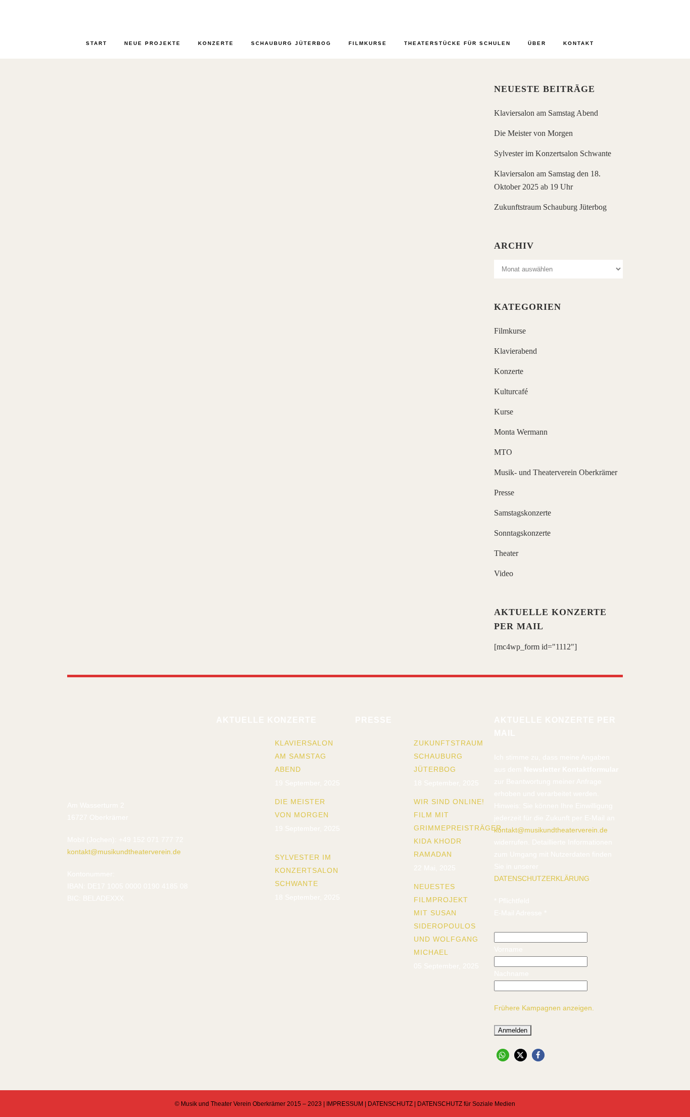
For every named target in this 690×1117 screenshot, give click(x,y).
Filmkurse (510, 331)
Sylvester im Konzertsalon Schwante (552, 153)
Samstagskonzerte (522, 512)
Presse (504, 492)
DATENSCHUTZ (390, 1103)
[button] (503, 1055)
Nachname (511, 973)
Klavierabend (515, 351)
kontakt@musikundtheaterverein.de (124, 852)
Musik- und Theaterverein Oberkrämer (555, 472)
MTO (503, 452)
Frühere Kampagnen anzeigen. (544, 1008)
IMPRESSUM (344, 1103)
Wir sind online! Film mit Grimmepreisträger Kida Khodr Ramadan (458, 828)
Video (503, 573)
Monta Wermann (521, 432)
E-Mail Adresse (520, 913)
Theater (506, 553)
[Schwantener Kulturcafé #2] (164, 138)
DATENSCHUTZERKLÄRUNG (541, 878)
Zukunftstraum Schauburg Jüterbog (550, 207)
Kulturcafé (511, 391)
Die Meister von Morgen (533, 133)
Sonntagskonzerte (522, 533)
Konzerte (508, 371)
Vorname (508, 949)
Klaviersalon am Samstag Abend (546, 113)
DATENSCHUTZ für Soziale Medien (466, 1103)
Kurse (503, 411)
